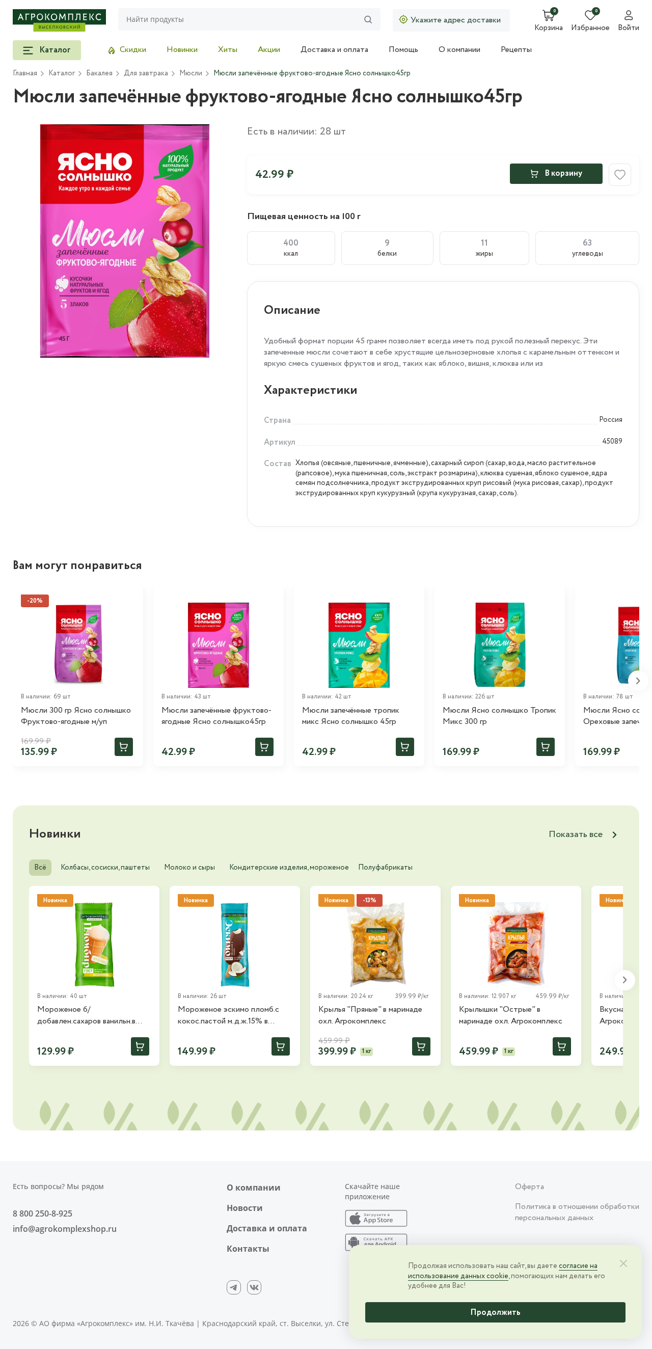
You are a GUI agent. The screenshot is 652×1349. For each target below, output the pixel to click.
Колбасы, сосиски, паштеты (105, 867)
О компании (459, 50)
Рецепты (516, 50)
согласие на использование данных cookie (502, 1271)
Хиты (227, 50)
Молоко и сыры (189, 867)
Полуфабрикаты (385, 867)
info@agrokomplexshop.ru (65, 1228)
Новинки (182, 50)
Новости (245, 1207)
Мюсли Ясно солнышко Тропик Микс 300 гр (499, 716)
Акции (269, 50)
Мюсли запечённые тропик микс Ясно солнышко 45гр (350, 716)
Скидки (133, 50)
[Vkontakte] (254, 1287)
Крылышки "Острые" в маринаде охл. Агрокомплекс (510, 1015)
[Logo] (59, 20)
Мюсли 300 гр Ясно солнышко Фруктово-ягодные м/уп (76, 716)
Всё (40, 867)
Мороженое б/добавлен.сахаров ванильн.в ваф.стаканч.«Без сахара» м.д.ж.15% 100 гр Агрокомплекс (93, 1015)
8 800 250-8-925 (42, 1213)
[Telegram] (234, 1287)
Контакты (248, 1248)
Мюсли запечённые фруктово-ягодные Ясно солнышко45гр (216, 716)
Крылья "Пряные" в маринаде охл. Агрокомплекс (370, 1015)
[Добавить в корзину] (124, 747)
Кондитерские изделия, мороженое (289, 867)
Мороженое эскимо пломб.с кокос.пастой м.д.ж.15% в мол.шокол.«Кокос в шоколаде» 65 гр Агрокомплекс (234, 1015)
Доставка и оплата (334, 50)
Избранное (590, 28)
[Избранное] (271, 598)
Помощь (403, 50)
